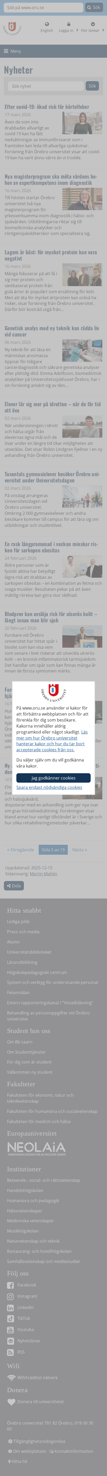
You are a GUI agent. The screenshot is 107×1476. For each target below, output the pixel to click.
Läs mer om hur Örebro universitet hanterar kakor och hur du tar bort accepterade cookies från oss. (52, 741)
